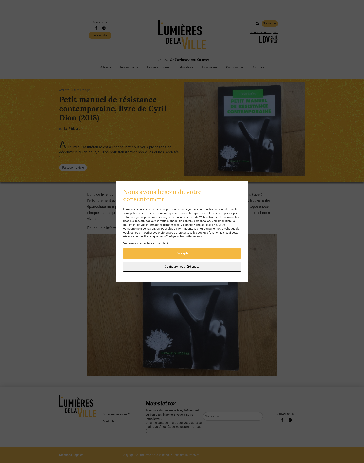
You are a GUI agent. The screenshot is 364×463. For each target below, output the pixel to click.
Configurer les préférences (182, 266)
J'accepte (182, 253)
